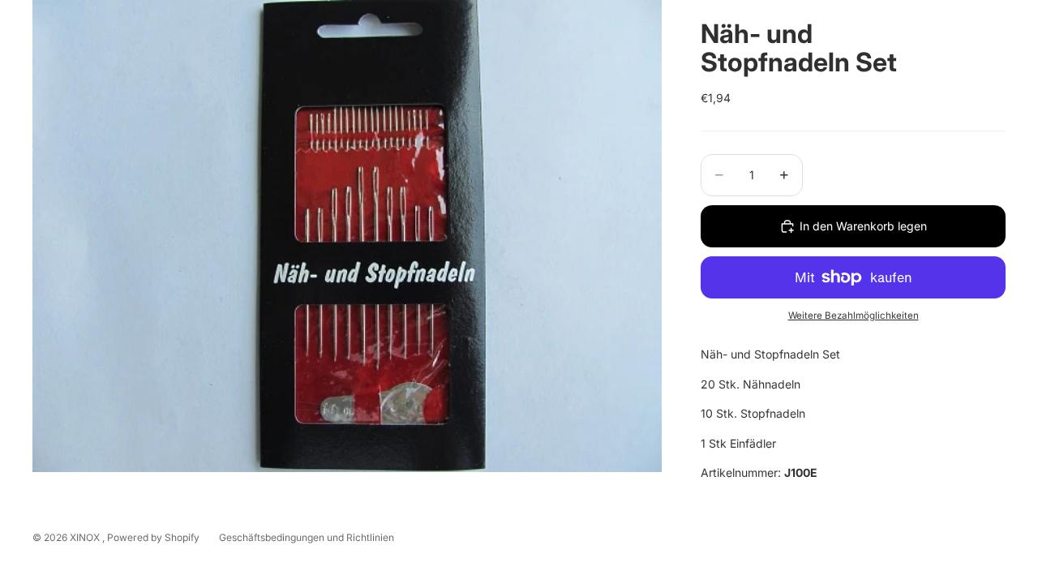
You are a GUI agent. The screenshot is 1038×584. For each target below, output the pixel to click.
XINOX (86, 537)
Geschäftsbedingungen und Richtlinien (306, 537)
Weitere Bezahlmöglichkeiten (853, 315)
